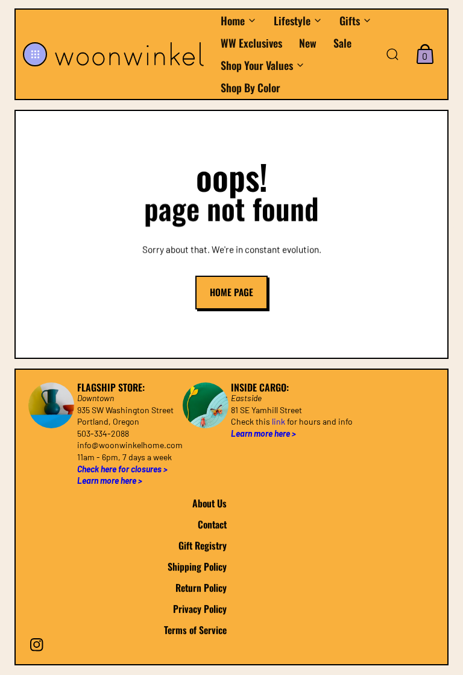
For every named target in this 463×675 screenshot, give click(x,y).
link (278, 421)
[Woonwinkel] (130, 54)
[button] (35, 54)
